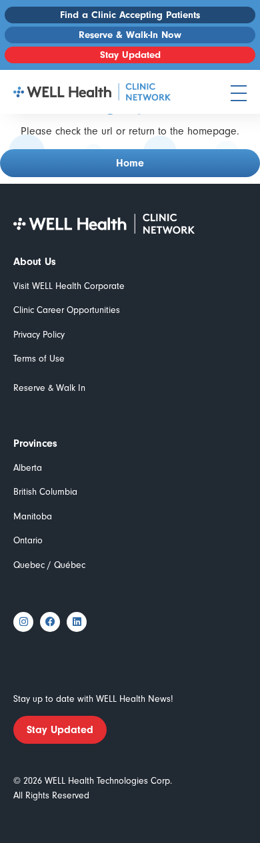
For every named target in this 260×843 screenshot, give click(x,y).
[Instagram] (23, 622)
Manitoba (32, 516)
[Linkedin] (77, 622)
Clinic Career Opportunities (66, 310)
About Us (34, 262)
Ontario (28, 540)
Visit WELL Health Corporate (69, 286)
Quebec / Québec (49, 565)
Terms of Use (39, 358)
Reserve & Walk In (49, 388)
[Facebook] (50, 622)
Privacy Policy (39, 334)
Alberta (27, 467)
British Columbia (45, 491)
